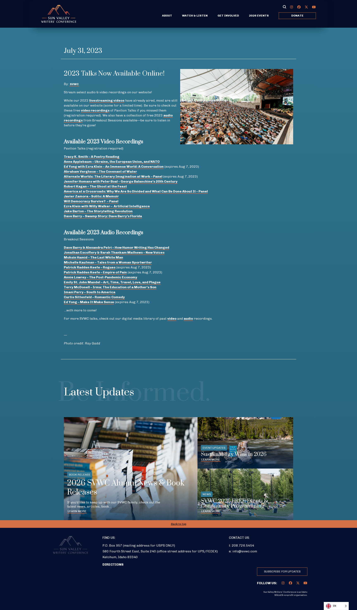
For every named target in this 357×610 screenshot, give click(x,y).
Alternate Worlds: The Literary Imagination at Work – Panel (113, 176)
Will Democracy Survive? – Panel (91, 201)
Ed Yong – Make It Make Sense (89, 302)
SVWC (74, 84)
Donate (297, 15)
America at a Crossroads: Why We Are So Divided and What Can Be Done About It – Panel (136, 191)
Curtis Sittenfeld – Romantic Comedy (94, 297)
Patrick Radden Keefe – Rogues (89, 267)
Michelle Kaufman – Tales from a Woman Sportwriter (108, 262)
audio (188, 318)
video (171, 318)
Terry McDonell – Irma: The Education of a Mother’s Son (110, 287)
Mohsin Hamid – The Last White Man (93, 257)
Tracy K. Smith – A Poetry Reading (91, 157)
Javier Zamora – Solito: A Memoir (91, 196)
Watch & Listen (195, 15)
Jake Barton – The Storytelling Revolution (98, 211)
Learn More (77, 511)
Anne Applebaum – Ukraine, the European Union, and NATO (112, 162)
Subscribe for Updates (282, 571)
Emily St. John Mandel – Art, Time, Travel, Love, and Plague (112, 282)
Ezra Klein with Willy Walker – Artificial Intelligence (107, 206)
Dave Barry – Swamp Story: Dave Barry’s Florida (103, 216)
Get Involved (228, 15)
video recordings (95, 110)
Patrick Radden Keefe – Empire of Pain (95, 272)
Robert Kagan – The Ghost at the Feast (95, 186)
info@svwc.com (244, 551)
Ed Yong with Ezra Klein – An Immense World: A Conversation (114, 167)
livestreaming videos (106, 100)
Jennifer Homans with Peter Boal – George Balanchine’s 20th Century (120, 181)
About (167, 15)
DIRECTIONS (113, 564)
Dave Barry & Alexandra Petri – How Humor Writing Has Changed (116, 247)
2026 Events (259, 15)
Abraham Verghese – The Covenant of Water (100, 171)
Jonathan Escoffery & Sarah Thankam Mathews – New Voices (114, 252)
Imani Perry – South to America (89, 292)
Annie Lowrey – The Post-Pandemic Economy (100, 277)
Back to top (178, 524)
